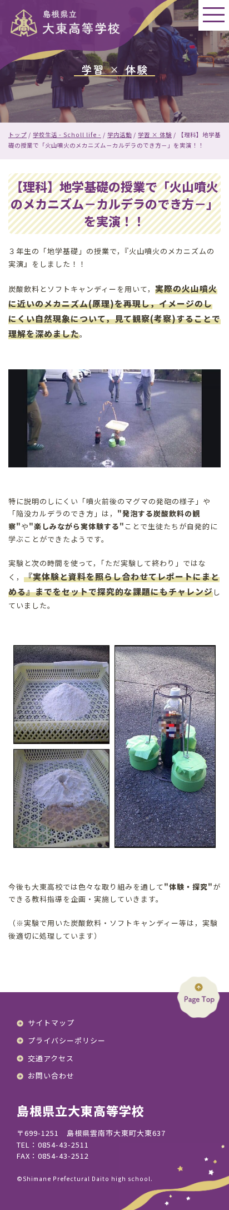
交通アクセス (51, 1058)
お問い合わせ (51, 1075)
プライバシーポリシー (67, 1040)
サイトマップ (51, 1022)
